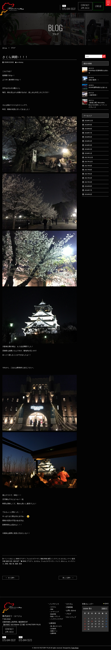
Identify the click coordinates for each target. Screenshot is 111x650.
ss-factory (20, 62)
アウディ (30, 561)
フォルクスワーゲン (48, 561)
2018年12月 (89, 120)
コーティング (54, 611)
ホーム (4, 48)
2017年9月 (88, 166)
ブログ (68, 614)
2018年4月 (88, 141)
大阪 (10, 564)
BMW (24, 561)
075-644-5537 (68, 9)
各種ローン (53, 631)
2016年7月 (88, 190)
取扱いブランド (55, 616)
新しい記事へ (67, 578)
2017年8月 (88, 170)
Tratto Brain (74, 648)
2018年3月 (88, 145)
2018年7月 (88, 133)
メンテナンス (54, 604)
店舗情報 (69, 607)
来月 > (104, 608)
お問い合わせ (71, 610)
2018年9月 (88, 125)
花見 (20, 564)
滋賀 (16, 564)
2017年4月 (88, 178)
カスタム (37, 561)
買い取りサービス (56, 626)
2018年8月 (88, 129)
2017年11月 (89, 161)
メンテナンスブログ (56, 619)
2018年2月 (88, 149)
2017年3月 (88, 182)
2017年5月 (88, 174)
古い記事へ (11, 578)
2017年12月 (89, 157)
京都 (6, 564)
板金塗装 (53, 614)
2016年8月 (88, 186)
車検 (51, 609)
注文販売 (53, 628)
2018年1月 (88, 153)
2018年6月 (88, 137)
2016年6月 (88, 194)
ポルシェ (64, 561)
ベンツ (57, 561)
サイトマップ (71, 617)
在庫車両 (52, 623)
